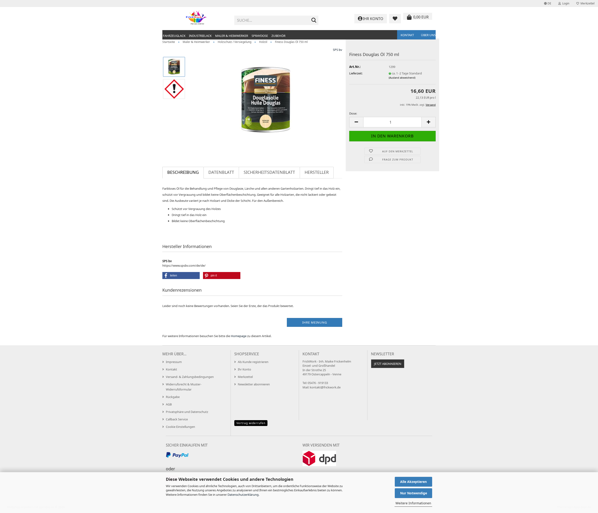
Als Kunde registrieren (253, 362)
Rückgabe (173, 397)
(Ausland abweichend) (402, 77)
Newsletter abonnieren (254, 384)
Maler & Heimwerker (231, 36)
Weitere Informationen (413, 503)
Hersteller (317, 172)
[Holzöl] (266, 100)
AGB (169, 404)
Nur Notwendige (413, 493)
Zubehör (278, 36)
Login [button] (565, 3)
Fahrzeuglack (174, 36)
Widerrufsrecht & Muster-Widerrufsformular (183, 386)
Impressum (174, 362)
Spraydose (260, 36)
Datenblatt (221, 172)
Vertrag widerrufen (250, 423)
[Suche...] (314, 20)
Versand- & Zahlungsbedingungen (190, 377)
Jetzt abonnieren (387, 364)
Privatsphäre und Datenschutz (187, 412)
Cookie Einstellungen (180, 427)
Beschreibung (183, 172)
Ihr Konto (244, 369)
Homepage (238, 336)
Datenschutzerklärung (243, 494)
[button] (548, 3)
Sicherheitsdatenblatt (269, 172)
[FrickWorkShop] (196, 18)
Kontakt (407, 35)
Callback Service (177, 419)
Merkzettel (586, 3)
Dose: (353, 113)
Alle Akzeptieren (413, 481)
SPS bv (337, 50)
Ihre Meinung (314, 322)
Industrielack (200, 36)
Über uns (428, 35)
